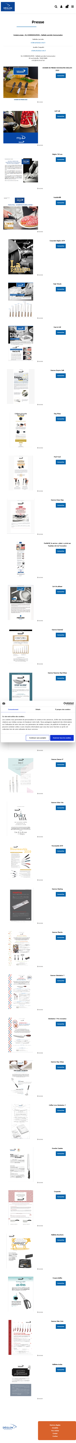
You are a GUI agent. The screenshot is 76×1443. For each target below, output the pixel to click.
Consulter (60, 76)
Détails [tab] (38, 709)
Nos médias (55, 1431)
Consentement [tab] (13, 709)
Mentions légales (55, 1425)
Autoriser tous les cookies (62, 738)
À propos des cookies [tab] (62, 709)
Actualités (55, 1428)
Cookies (55, 1436)
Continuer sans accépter (37, 738)
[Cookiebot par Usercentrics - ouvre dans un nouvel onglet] (65, 703)
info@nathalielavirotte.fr (38, 43)
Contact (55, 1433)
